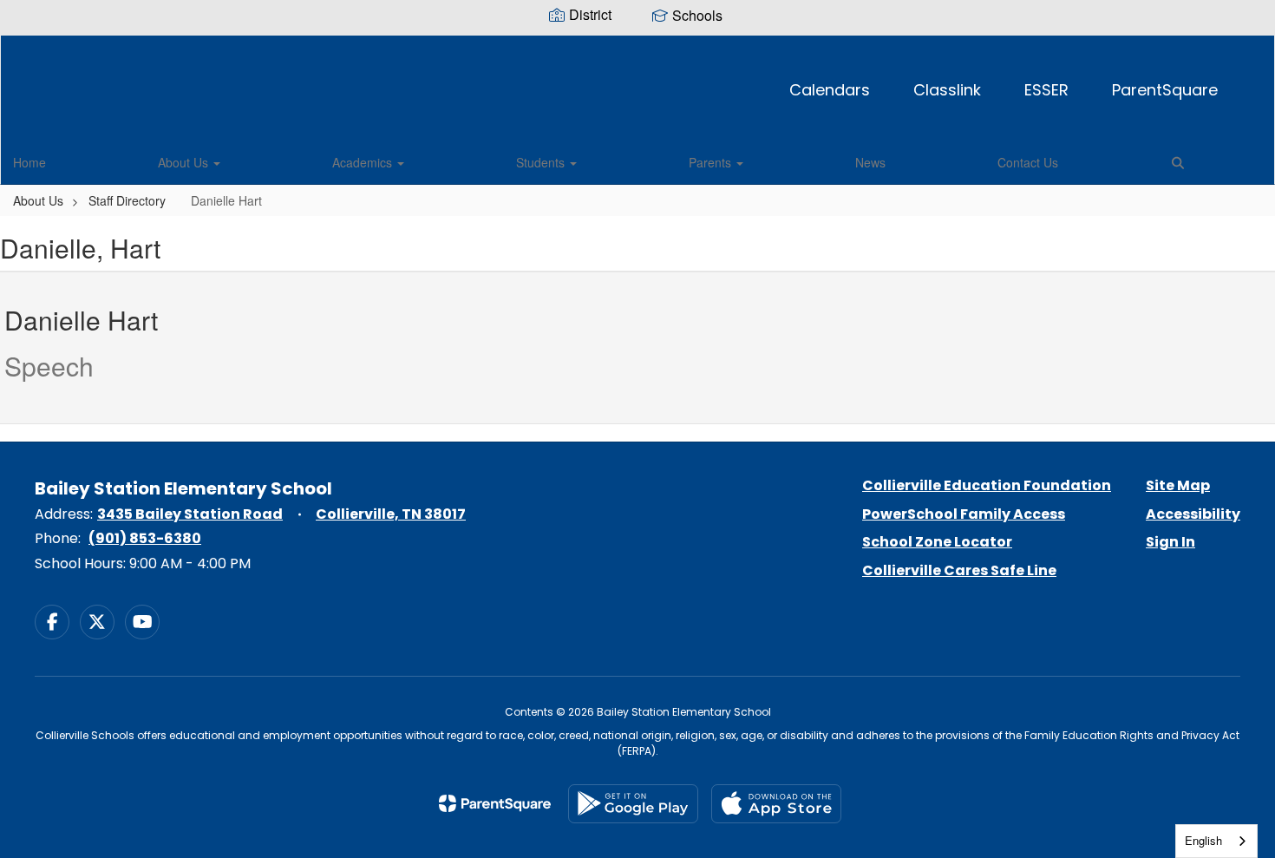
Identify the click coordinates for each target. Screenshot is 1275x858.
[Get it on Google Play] (633, 803)
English (1203, 840)
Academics (364, 162)
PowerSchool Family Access (963, 514)
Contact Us (1027, 162)
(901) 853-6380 (144, 538)
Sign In (1170, 542)
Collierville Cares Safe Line (959, 570)
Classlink (947, 90)
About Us (185, 162)
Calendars (829, 90)
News (870, 162)
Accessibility (1193, 514)
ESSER (1046, 90)
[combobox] (1216, 841)
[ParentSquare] (495, 803)
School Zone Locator (937, 542)
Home (29, 162)
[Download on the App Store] (776, 803)
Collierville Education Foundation (986, 485)
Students (542, 162)
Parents (712, 162)
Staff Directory (127, 200)
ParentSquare (1165, 90)
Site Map (1178, 485)
